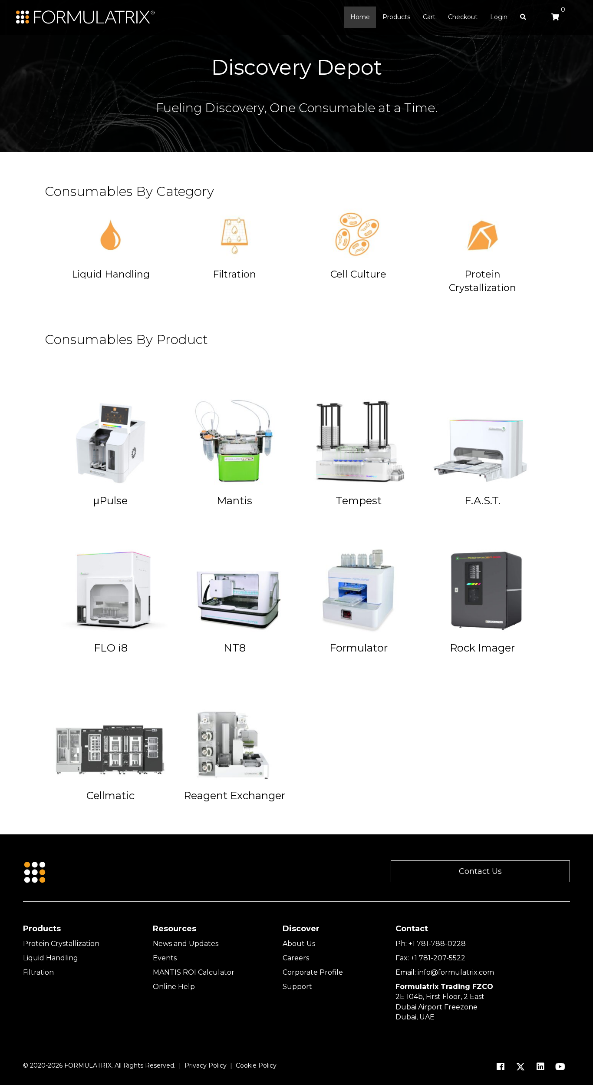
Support (297, 986)
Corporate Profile (313, 972)
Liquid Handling (50, 958)
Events (165, 958)
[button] (480, 871)
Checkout (463, 17)
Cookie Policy (256, 1065)
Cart (429, 17)
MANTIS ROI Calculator (193, 972)
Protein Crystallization (61, 943)
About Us (299, 943)
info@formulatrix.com (456, 972)
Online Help (174, 986)
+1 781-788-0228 (437, 943)
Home (360, 17)
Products (396, 17)
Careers (296, 958)
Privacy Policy (205, 1065)
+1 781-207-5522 (438, 958)
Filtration (38, 972)
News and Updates (185, 943)
